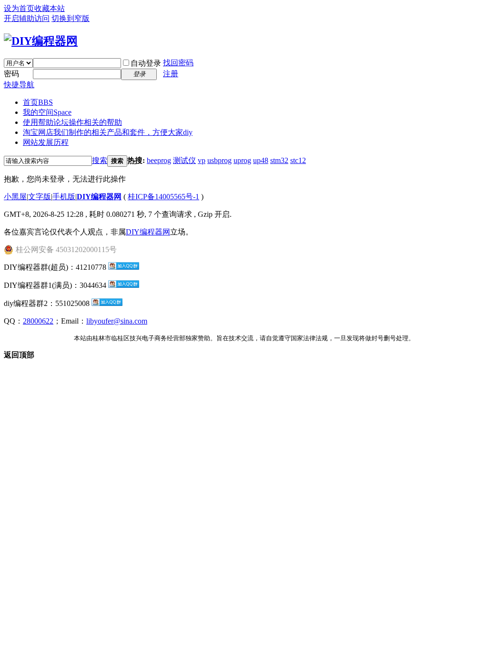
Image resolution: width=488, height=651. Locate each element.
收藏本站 (49, 8)
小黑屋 (15, 197)
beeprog (159, 160)
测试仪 (184, 160)
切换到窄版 (70, 18)
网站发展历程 (46, 142)
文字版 (39, 197)
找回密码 (178, 63)
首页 (38, 102)
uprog (242, 160)
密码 (11, 74)
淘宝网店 (108, 132)
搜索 (99, 160)
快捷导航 (19, 85)
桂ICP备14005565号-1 (163, 197)
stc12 (298, 160)
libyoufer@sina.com (116, 321)
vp (201, 160)
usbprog (219, 160)
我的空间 (47, 112)
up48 (260, 160)
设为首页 (19, 8)
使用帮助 (72, 122)
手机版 (63, 197)
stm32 (279, 160)
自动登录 (146, 63)
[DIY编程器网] (41, 41)
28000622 (38, 321)
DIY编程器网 (99, 197)
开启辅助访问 (27, 18)
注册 (170, 74)
